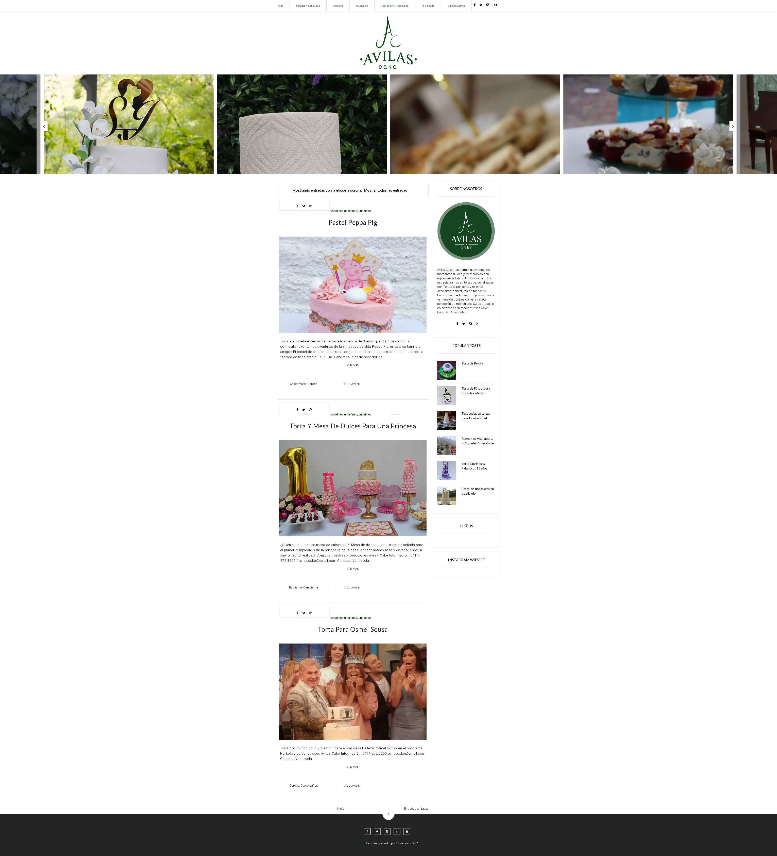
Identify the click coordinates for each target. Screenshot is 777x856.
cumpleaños (309, 785)
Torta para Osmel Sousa (353, 629)
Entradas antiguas (416, 808)
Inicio (340, 808)
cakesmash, (298, 384)
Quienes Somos (456, 5)
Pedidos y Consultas (308, 5)
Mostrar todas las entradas (385, 190)
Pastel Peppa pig (353, 222)
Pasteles (338, 5)
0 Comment (352, 384)
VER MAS (353, 365)
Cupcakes (362, 5)
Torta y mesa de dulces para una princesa (353, 426)
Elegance (360, 843)
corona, (294, 785)
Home (280, 5)
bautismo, (296, 587)
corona (312, 384)
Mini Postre (428, 5)
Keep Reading (343, 136)
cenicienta (310, 587)
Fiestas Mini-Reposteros (395, 5)
